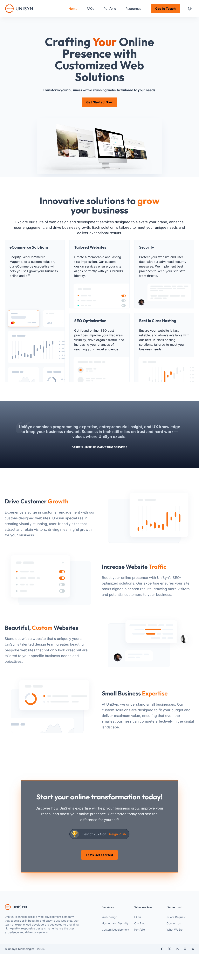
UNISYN (19, 906)
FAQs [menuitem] (90, 9)
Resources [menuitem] (133, 9)
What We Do (174, 929)
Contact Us (174, 923)
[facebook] (161, 948)
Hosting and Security (115, 923)
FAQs (137, 917)
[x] (169, 948)
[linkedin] (177, 948)
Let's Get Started (99, 855)
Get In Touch (165, 9)
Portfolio (139, 929)
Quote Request (176, 917)
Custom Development (115, 929)
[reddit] (192, 948)
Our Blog (139, 923)
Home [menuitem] (73, 9)
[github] (185, 948)
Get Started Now (99, 102)
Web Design (109, 917)
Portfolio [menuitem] (110, 9)
